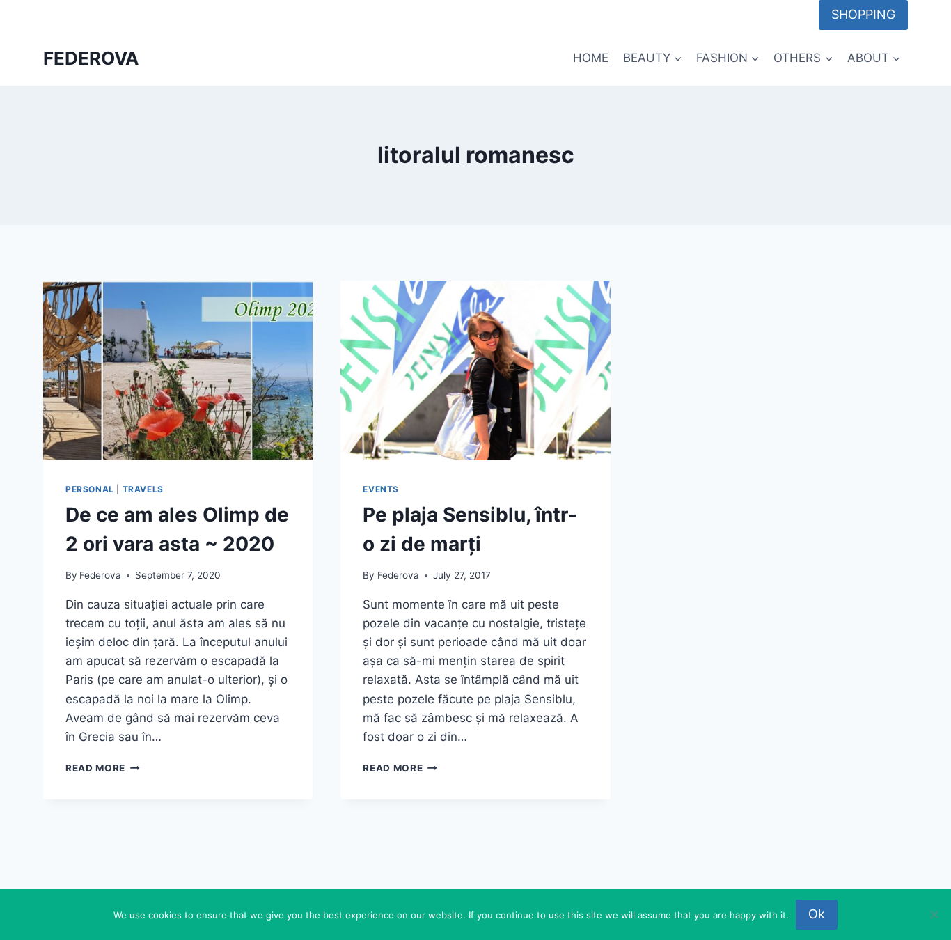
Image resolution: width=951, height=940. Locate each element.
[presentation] (178, 370)
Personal (89, 489)
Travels (143, 489)
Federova (100, 575)
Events (381, 489)
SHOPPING (863, 14)
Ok (816, 914)
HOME (590, 58)
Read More (102, 768)
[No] (934, 914)
